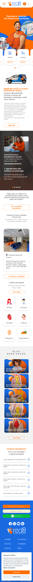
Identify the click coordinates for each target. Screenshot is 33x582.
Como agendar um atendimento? (14, 459)
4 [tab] (19, 68)
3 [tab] (17, 68)
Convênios (22, 539)
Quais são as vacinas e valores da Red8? (14, 473)
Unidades (22, 544)
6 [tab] (19, 250)
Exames (7, 548)
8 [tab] (23, 250)
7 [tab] (21, 250)
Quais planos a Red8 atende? (13, 493)
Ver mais (16, 292)
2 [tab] (16, 68)
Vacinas (7, 544)
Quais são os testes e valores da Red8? (14, 480)
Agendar (11, 125)
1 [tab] (14, 68)
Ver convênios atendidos (16, 207)
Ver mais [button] (16, 438)
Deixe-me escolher (9, 567)
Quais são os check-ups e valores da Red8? (14, 486)
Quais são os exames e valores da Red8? (14, 466)
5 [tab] (20, 187)
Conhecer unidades (16, 276)
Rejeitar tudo (16, 576)
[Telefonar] (28, 4)
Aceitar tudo (16, 572)
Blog (19, 548)
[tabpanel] (23, 57)
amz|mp (28, 581)
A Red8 (7, 539)
